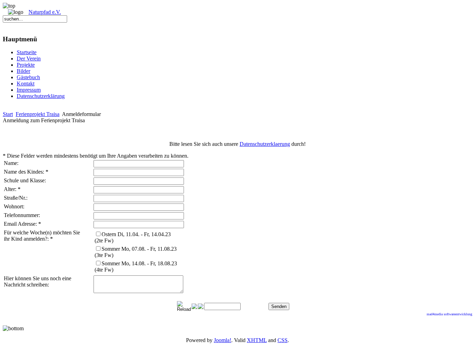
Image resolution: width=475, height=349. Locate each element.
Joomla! (222, 340)
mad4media (435, 314)
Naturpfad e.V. (45, 12)
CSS (282, 340)
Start (8, 114)
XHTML (257, 340)
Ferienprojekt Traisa (37, 114)
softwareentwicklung (458, 314)
